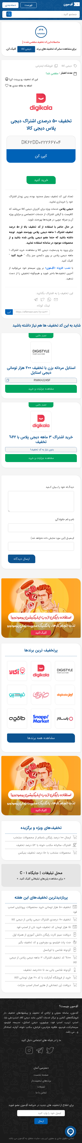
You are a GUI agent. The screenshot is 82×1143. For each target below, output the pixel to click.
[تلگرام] (36, 300)
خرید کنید (41, 180)
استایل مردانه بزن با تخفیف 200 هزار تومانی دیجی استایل (41, 370)
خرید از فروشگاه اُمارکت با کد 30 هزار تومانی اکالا (42, 977)
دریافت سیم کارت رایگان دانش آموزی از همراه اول (42, 935)
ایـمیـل (52, 538)
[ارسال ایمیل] (56, 300)
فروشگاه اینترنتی (44, 66)
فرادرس (45, 1027)
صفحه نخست (41, 1075)
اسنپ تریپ (71, 1022)
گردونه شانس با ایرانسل (57, 950)
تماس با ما (41, 1092)
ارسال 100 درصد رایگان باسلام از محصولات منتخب (42, 837)
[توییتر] (42, 300)
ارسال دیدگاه (22, 558)
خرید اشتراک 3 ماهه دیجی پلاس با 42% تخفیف (41, 439)
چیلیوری (44, 1022)
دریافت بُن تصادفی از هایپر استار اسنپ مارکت (44, 985)
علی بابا (8, 1018)
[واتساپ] (49, 300)
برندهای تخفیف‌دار (41, 1081)
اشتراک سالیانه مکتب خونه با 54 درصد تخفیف (43, 845)
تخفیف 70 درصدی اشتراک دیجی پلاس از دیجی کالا (41, 919)
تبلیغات (41, 1087)
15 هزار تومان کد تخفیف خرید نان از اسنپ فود (44, 927)
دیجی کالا (26, 49)
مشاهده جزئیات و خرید (41, 389)
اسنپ (15, 1018)
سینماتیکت (72, 1027)
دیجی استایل (30, 1022)
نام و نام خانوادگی (64, 519)
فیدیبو (62, 1027)
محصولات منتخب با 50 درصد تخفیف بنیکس (44, 852)
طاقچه (53, 1027)
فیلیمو (7, 1022)
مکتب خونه (26, 1027)
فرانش (37, 1027)
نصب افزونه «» (58, 268)
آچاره (15, 1027)
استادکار (7, 1027)
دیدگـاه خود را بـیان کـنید (60, 487)
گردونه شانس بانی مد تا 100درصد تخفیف (47, 970)
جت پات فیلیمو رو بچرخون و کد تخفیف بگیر (44, 942)
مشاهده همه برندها (41, 738)
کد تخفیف (37, 1013)
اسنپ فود (56, 1022)
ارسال (41, 1121)
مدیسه (16, 1022)
